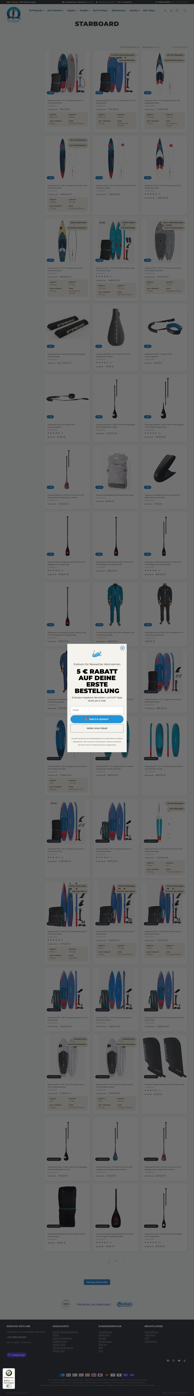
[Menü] (13, 1369)
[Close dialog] (122, 648)
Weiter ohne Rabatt (97, 728)
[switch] (8, 1386)
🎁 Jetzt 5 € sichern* (97, 719)
